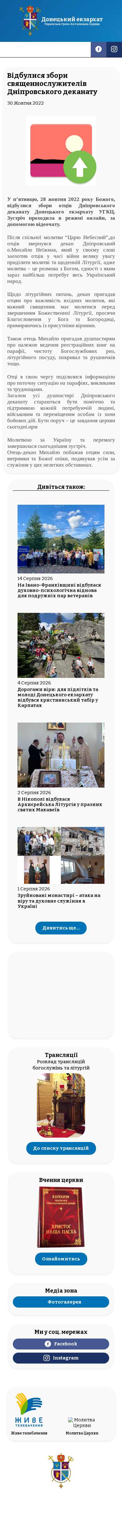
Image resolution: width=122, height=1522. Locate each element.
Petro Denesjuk (78, 1515)
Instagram (66, 1358)
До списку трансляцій (61, 1148)
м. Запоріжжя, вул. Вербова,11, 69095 (61, 1496)
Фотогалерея (64, 1302)
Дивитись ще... (61, 928)
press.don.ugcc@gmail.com (61, 1502)
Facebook (65, 1344)
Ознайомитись (61, 1259)
